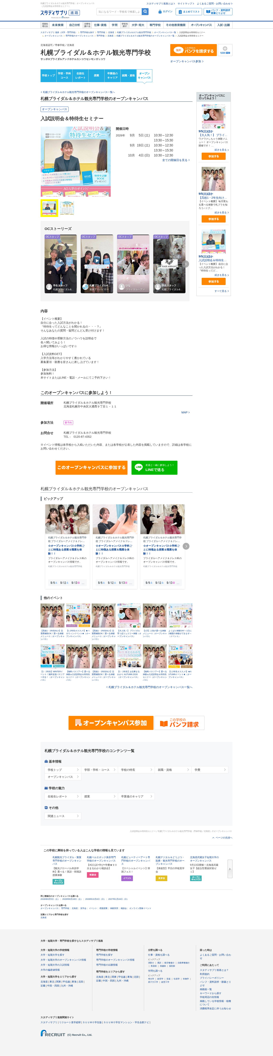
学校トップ (48, 75)
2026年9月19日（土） (72, 899)
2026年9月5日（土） (50, 899)
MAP (184, 412)
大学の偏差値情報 (50, 969)
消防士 (151, 963)
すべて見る (221, 291)
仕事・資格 (100, 25)
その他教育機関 (175, 25)
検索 (145, 11)
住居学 (177, 979)
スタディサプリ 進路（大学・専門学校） (59, 32)
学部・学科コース (64, 75)
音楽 (168, 979)
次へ (230, 869)
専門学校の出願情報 (107, 964)
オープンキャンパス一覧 (165, 32)
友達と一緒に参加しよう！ (159, 468)
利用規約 (204, 974)
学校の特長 (128, 769)
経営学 (160, 979)
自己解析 (74, 25)
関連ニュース (56, 816)
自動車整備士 (184, 963)
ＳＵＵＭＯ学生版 (92, 1022)
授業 (96, 75)
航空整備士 (169, 963)
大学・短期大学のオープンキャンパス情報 (63, 959)
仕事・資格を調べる (159, 954)
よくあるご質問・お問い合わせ (213, 3)
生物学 (186, 979)
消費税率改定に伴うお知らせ (215, 1008)
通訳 (159, 963)
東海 (74, 981)
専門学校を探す (87, 32)
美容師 (154, 966)
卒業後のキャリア (112, 75)
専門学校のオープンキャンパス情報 (115, 959)
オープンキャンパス (201, 25)
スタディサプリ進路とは (159, 3)
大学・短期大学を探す (53, 954)
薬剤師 (172, 966)
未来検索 (57, 25)
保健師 (163, 966)
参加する (214, 156)
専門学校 (155, 25)
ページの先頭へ (224, 837)
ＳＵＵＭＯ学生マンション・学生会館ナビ (126, 1022)
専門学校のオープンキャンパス (80, 36)
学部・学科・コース (97, 769)
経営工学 (165, 982)
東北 (52, 981)
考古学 (151, 979)
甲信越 (66, 981)
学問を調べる (155, 970)
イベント (93, 908)
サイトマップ (185, 3)
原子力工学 (153, 982)
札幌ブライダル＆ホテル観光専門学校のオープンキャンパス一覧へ (150, 687)
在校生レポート (80, 75)
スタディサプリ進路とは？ (214, 970)
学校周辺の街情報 (209, 997)
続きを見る (221, 149)
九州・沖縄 (67, 985)
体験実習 (114, 908)
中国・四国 (53, 985)
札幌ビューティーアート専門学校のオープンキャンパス (135, 861)
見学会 (83, 908)
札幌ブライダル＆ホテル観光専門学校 (134, 32)
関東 (58, 981)
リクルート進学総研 (70, 1022)
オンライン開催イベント (140, 908)
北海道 (111, 32)
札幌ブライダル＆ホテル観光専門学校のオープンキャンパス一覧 (145, 36)
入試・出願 (223, 25)
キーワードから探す (210, 993)
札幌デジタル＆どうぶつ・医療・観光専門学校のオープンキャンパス (170, 861)
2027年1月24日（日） (118, 899)
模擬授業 (104, 908)
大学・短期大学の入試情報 (55, 964)
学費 (197, 769)
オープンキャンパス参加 (185, 61)
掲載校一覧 (206, 989)
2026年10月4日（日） (95, 899)
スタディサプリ (49, 1022)
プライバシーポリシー (212, 977)
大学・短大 (138, 25)
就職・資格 (128, 75)
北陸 (80, 981)
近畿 (43, 985)
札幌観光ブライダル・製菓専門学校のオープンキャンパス (67, 861)
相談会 (124, 908)
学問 (114, 25)
